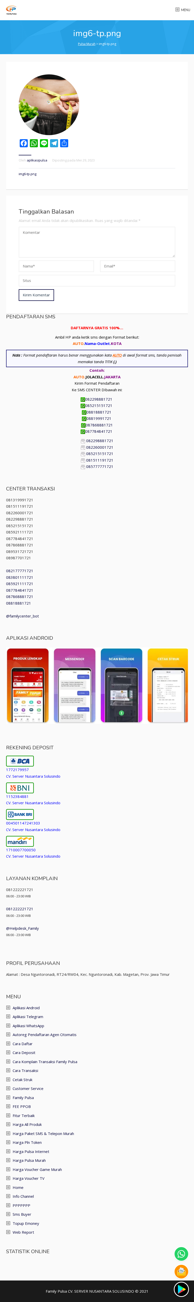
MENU (185, 10)
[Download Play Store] (181, 1289)
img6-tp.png (27, 174)
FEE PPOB (22, 1106)
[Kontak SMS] (181, 1271)
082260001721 (99, 447)
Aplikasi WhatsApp (28, 1025)
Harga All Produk (27, 1124)
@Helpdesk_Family (22, 928)
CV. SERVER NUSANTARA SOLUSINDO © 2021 (108, 1291)
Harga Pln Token (27, 1142)
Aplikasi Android (26, 1007)
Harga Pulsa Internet (31, 1151)
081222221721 (19, 908)
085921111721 (19, 583)
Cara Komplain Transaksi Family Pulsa (45, 1061)
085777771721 (99, 466)
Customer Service (28, 1088)
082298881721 (99, 399)
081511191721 (99, 460)
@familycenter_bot (22, 615)
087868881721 (99, 424)
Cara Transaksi (25, 1070)
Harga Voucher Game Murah (37, 1169)
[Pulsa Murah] (11, 9)
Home (18, 1187)
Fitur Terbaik (24, 1115)
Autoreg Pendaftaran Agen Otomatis (45, 1034)
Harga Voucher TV (28, 1178)
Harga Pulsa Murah (29, 1160)
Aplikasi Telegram (28, 1016)
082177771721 (19, 570)
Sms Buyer (22, 1214)
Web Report (23, 1232)
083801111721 (19, 577)
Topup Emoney (26, 1223)
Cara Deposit (24, 1052)
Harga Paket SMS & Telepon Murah (43, 1133)
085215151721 (99, 405)
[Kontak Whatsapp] (181, 1254)
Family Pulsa (23, 1097)
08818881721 (99, 412)
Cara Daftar (23, 1043)
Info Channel (23, 1196)
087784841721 (99, 431)
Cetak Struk (22, 1079)
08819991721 (99, 418)
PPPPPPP (21, 1205)
